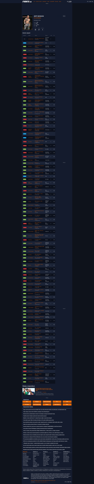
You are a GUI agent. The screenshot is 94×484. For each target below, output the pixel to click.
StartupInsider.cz (57, 470)
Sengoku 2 (36, 268)
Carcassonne (55, 453)
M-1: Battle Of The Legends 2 (39, 169)
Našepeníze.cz (46, 470)
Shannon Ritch (30, 50)
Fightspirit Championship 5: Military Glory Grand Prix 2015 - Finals (39, 81)
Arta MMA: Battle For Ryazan (39, 42)
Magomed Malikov (31, 156)
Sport (31, 469)
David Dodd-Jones (31, 364)
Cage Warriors (57, 404)
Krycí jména (55, 464)
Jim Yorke (29, 173)
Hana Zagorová (66, 456)
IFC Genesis (36, 204)
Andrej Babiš (65, 453)
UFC (34, 1)
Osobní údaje (44, 480)
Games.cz (41, 469)
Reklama (32, 480)
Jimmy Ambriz (30, 243)
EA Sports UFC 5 (36, 453)
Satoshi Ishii (30, 145)
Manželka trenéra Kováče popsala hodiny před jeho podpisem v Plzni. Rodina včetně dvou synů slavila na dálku (44, 449)
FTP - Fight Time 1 (37, 215)
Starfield (34, 456)
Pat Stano (29, 320)
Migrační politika (46, 457)
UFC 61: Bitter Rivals (38, 283)
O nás (54, 480)
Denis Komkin (30, 81)
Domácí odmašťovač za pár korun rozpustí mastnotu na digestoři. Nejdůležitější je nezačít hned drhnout (42, 426)
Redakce (36, 480)
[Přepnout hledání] (67, 1)
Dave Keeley (30, 211)
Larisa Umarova (30, 133)
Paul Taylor (30, 186)
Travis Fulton (30, 208)
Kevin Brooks (30, 122)
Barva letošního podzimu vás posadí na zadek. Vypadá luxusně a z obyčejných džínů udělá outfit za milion (43, 422)
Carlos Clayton (30, 324)
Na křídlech (55, 465)
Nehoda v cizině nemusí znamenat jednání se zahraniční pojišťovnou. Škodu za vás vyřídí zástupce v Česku (43, 432)
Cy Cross (29, 378)
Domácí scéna (39, 1)
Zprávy (28, 469)
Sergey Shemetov (30, 205)
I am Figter (27, 404)
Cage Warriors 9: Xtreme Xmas (39, 316)
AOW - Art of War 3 (37, 274)
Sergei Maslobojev (31, 251)
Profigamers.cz (46, 469)
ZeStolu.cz (52, 469)
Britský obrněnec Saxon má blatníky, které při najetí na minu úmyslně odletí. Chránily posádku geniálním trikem (43, 434)
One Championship (37, 404)
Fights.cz (32, 470)
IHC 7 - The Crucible (38, 327)
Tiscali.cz (24, 469)
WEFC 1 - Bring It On (38, 340)
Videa (60, 1)
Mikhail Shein (30, 116)
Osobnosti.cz (56, 469)
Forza (34, 460)
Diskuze (56, 1)
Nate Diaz (24, 453)
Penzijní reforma (46, 464)
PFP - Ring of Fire (37, 271)
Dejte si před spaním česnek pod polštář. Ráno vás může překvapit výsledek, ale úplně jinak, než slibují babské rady (44, 409)
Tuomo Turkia (30, 90)
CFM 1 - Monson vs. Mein (38, 201)
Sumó (48, 1)
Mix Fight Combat (37, 64)
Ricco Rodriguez (30, 257)
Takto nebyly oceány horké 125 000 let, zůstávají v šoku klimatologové (36, 411)
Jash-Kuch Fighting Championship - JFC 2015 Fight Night (39, 76)
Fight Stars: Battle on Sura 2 (39, 115)
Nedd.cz (24, 470)
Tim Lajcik (29, 353)
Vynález (44, 465)
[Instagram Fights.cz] (89, 1)
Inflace (44, 453)
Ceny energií (45, 461)
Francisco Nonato (30, 231)
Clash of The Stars (47, 401)
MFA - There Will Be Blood (38, 257)
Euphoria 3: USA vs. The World (39, 310)
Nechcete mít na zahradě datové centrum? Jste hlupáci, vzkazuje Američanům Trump (39, 413)
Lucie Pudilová (25, 465)
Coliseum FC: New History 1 (39, 148)
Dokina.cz (37, 470)
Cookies (39, 480)
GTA (34, 457)
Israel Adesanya (25, 457)
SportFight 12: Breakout (38, 299)
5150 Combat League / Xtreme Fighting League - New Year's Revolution (39, 235)
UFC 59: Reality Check (38, 286)
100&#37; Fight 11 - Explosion (39, 175)
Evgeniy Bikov (30, 112)
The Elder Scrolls (36, 464)
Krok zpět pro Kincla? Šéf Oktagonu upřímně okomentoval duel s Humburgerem (38, 428)
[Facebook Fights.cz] (87, 1)
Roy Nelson (30, 254)
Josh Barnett (30, 268)
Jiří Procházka (25, 460)
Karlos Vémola (25, 461)
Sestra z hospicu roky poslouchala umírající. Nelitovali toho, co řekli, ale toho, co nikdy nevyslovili (41, 430)
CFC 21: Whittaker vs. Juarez (39, 172)
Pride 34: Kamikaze (37, 277)
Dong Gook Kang (30, 163)
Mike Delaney (30, 337)
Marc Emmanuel (30, 293)
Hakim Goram (30, 271)
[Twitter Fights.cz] (91, 1)
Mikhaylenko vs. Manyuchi (38, 57)
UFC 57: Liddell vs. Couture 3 (39, 289)
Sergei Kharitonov (30, 247)
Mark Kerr (29, 265)
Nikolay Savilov (30, 72)
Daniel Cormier (30, 190)
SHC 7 (36, 159)
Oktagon (37, 401)
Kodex (48, 480)
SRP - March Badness (38, 254)
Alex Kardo (29, 46)
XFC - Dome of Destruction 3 (39, 296)
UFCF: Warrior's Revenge (38, 346)
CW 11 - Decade (37, 250)
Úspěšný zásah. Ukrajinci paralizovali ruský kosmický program (35, 415)
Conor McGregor (26, 456)
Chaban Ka (29, 176)
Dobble (54, 460)
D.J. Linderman (30, 97)
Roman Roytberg (30, 347)
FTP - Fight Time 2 (37, 207)
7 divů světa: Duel (56, 457)
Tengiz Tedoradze (30, 307)
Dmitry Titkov (30, 119)
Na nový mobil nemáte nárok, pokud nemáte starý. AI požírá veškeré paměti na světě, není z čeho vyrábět (42, 445)
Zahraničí (44, 1)
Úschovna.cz (68, 469)
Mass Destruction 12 (38, 330)
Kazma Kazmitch (66, 457)
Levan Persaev (30, 54)
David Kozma (25, 464)
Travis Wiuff (30, 227)
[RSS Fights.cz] (92, 1)
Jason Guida (30, 215)
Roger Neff (29, 367)
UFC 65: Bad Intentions (38, 280)
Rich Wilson (30, 303)
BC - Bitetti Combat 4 (38, 239)
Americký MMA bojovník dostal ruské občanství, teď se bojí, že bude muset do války (43, 389)
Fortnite (34, 461)
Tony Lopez (30, 197)
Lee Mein (29, 201)
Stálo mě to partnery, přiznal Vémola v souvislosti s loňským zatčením (36, 424)
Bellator (47, 404)
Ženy (34, 469)
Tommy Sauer (30, 371)
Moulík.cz (28, 470)
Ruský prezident (46, 460)
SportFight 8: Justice (38, 313)
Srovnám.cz (51, 470)
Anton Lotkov (30, 61)
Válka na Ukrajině (46, 456)
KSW (67, 401)
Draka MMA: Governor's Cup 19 (39, 38)
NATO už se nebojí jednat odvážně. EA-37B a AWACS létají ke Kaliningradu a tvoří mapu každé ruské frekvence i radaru (45, 441)
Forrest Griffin (30, 341)
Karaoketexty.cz (63, 469)
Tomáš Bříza (44, 392)
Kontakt (51, 480)
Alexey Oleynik (30, 152)
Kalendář (52, 1)
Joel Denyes (30, 334)
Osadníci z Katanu (56, 456)
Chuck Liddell (30, 350)
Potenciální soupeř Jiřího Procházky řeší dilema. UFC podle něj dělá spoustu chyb (38, 420)
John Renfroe (30, 374)
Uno (54, 461)
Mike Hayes (30, 141)
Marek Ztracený (66, 461)
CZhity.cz (41, 470)
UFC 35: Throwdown (38, 343)
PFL (57, 401)
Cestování (37, 469)
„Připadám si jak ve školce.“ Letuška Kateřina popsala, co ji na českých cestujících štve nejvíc (40, 443)
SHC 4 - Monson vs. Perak (38, 193)
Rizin (67, 404)
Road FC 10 (36, 162)
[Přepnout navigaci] (69, 1)
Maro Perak (30, 194)
